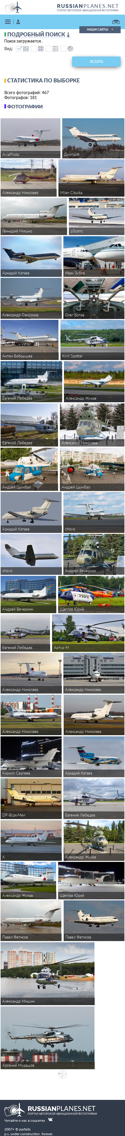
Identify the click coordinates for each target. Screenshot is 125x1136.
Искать (96, 61)
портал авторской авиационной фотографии (87, 10)
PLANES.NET (88, 6)
